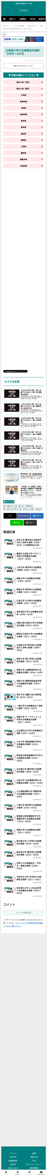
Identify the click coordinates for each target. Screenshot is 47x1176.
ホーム (13, 1153)
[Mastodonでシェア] (18, 827)
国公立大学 (10, 502)
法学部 (23, 108)
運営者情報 (34, 1168)
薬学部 (23, 140)
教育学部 (23, 101)
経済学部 (23, 114)
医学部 (23, 127)
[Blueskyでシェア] (29, 827)
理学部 (23, 120)
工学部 (23, 146)
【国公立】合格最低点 (24, 506)
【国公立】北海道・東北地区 (31, 509)
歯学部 (23, 133)
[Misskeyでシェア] (39, 827)
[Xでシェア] (8, 827)
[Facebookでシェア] (8, 834)
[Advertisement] (23, 271)
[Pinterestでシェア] (13, 840)
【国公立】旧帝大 (12, 509)
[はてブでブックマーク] (29, 834)
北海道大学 (9, 506)
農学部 (23, 153)
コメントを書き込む (23, 913)
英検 (34, 1153)
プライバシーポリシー (34, 1164)
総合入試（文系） (24, 82)
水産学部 (23, 166)
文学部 (23, 95)
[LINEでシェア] (39, 834)
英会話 (13, 1164)
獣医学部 (23, 159)
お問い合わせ (13, 1168)
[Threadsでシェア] (18, 834)
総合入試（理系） (24, 88)
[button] (30, 523)
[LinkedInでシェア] (23, 840)
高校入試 (34, 1157)
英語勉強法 (13, 1160)
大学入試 (12, 1157)
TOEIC (34, 1160)
